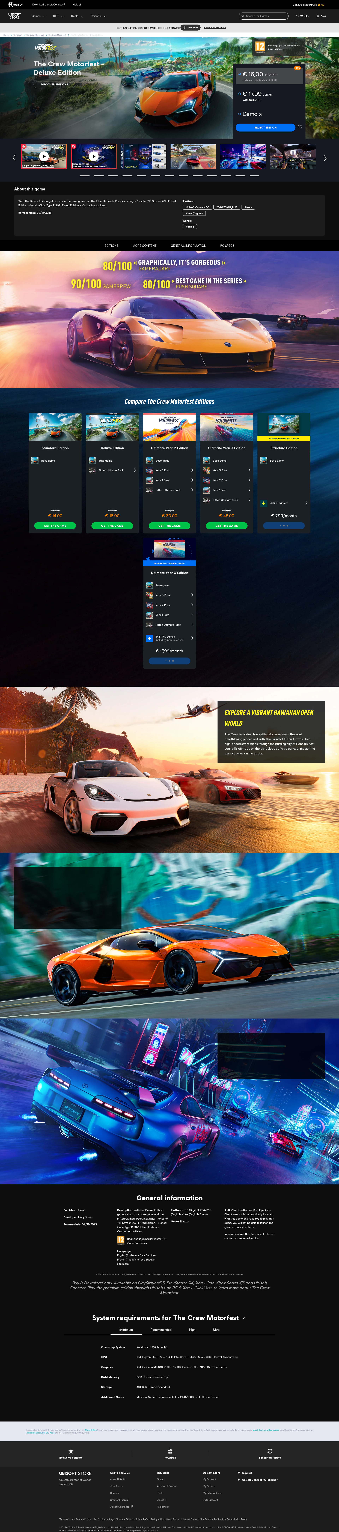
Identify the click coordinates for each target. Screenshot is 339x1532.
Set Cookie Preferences (110, 792)
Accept (235, 792)
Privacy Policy (166, 751)
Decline (211, 792)
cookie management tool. (156, 756)
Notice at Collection (194, 751)
